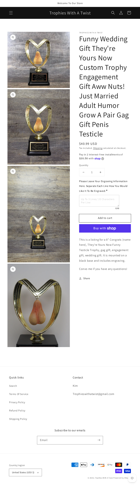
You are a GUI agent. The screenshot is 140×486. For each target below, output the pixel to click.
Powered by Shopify (122, 478)
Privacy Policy (17, 402)
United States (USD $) (23, 472)
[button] (11, 13)
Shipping (97, 148)
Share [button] (86, 278)
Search (13, 385)
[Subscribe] (99, 440)
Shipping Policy (18, 419)
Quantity (83, 165)
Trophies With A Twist (104, 478)
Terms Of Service (18, 394)
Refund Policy (17, 410)
